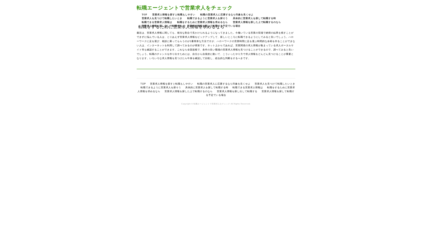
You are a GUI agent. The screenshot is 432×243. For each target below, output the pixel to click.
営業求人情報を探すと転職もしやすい (173, 14)
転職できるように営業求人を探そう (207, 18)
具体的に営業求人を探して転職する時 (254, 18)
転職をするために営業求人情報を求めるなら (202, 22)
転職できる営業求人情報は (157, 22)
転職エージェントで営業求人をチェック (185, 7)
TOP (144, 14)
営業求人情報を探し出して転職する (162, 25)
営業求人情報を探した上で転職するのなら (257, 22)
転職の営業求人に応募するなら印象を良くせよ (226, 14)
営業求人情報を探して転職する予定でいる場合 (213, 25)
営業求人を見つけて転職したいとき (162, 18)
